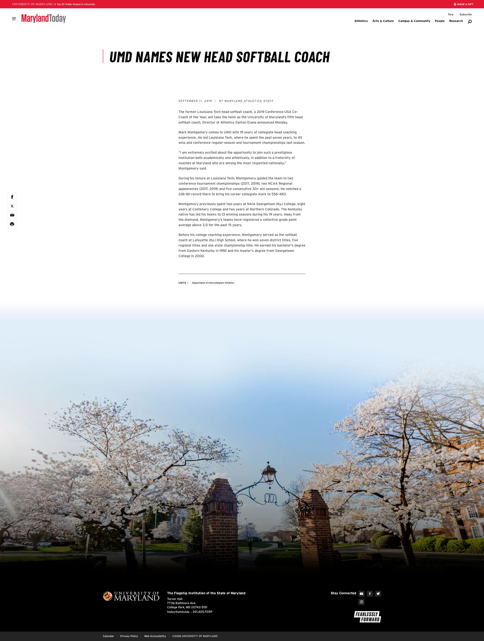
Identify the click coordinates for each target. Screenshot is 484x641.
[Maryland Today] (44, 18)
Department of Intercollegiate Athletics (213, 282)
